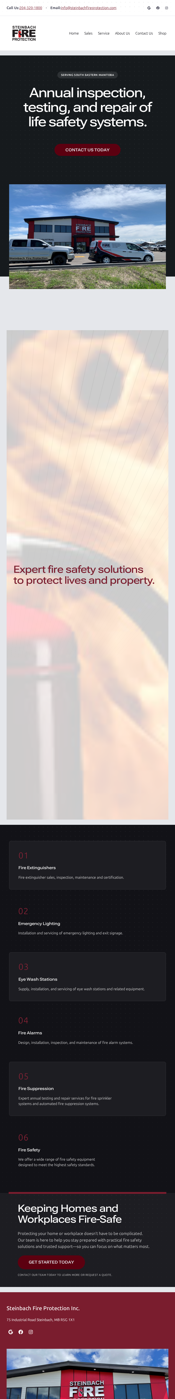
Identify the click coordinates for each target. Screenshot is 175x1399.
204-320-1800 (30, 8)
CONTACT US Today (87, 149)
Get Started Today (51, 1262)
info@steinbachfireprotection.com (88, 8)
